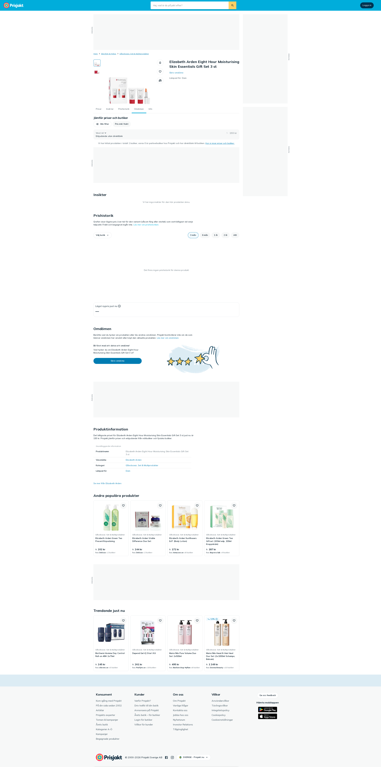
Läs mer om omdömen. (168, 338)
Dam (128, 471)
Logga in (367, 5)
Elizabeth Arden (134, 460)
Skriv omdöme (176, 72)
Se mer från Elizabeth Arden (107, 483)
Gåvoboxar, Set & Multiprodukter (134, 54)
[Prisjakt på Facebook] (166, 757)
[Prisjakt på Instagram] (172, 757)
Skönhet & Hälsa (108, 54)
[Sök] (232, 5)
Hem (95, 54)
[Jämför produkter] (160, 80)
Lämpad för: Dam (177, 78)
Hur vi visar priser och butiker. (219, 143)
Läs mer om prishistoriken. (146, 224)
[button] (160, 62)
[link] (111, 528)
